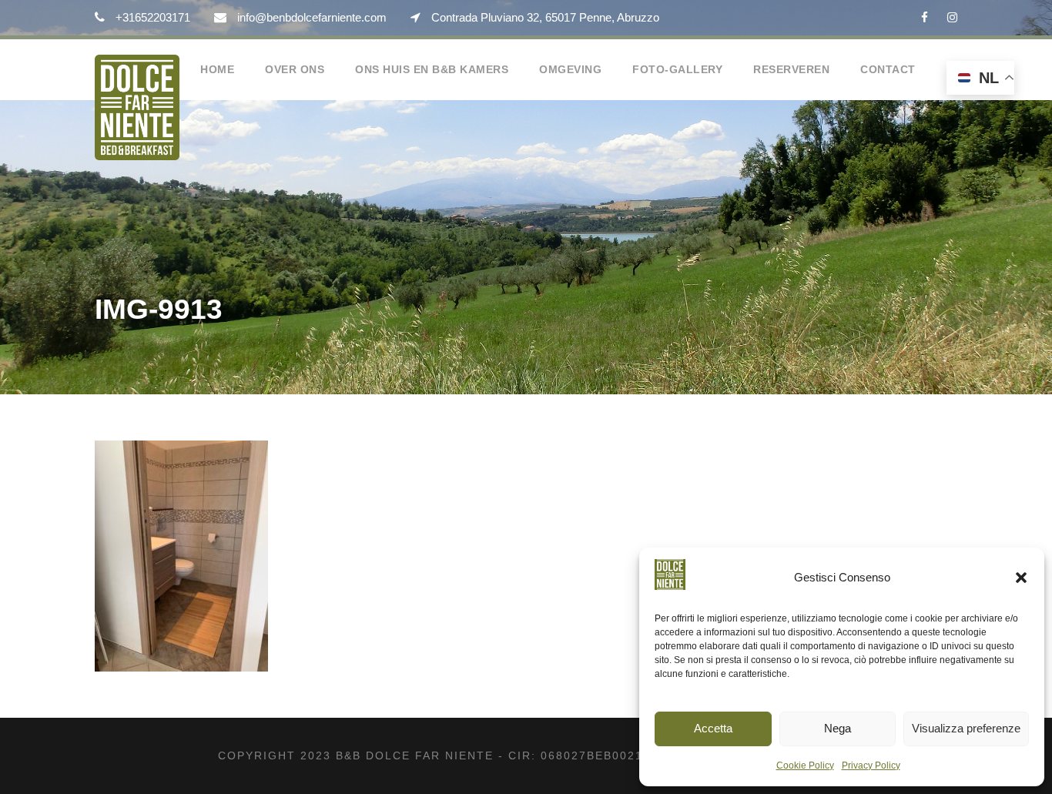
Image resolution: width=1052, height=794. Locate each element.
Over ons (294, 69)
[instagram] (952, 17)
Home (217, 69)
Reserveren (791, 69)
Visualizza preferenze (966, 728)
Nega (837, 728)
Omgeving (570, 69)
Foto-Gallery (677, 69)
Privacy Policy (871, 765)
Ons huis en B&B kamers (431, 69)
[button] (1021, 577)
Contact (888, 69)
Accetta (713, 728)
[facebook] (924, 17)
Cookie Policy (805, 765)
